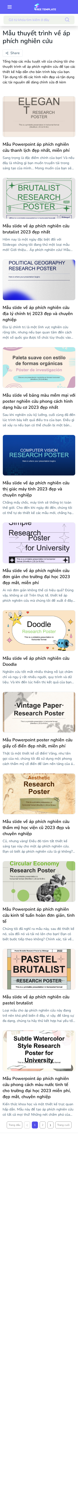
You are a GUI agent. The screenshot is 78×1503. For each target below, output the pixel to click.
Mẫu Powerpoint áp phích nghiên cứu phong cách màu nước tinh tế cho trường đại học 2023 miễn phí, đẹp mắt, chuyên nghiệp (37, 1088)
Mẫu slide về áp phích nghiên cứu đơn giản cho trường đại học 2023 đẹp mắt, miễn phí (36, 577)
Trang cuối (63, 1125)
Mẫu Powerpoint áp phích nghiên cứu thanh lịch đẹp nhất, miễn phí (36, 147)
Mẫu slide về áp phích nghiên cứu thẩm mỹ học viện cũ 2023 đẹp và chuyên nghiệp (36, 828)
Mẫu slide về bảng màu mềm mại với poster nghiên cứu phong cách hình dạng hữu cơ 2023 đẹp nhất (39, 401)
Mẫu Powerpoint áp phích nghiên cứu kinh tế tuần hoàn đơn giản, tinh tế (39, 915)
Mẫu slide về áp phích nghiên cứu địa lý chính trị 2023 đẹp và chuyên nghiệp (38, 314)
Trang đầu (14, 1125)
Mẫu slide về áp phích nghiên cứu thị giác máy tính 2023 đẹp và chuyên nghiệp (36, 489)
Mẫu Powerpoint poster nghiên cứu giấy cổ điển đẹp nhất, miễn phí (37, 743)
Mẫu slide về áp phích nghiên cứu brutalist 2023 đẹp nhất (36, 229)
